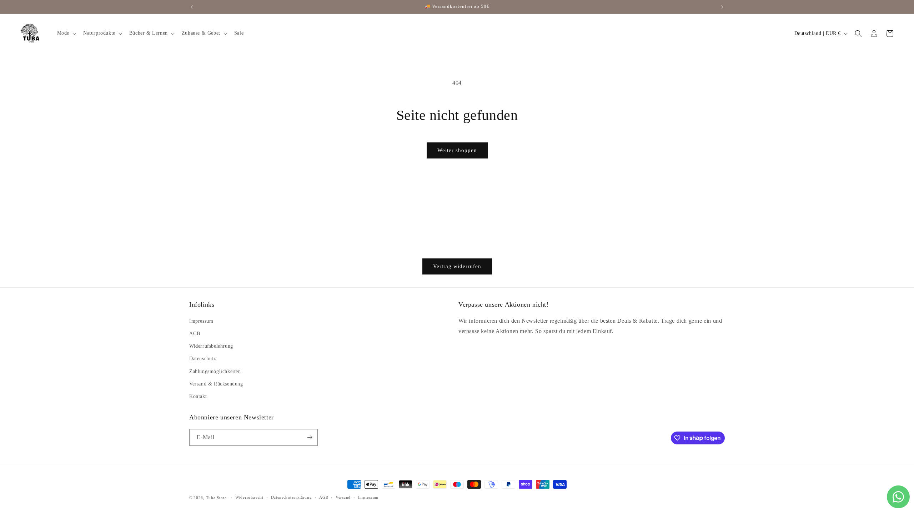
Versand (343, 497)
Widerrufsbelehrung (211, 346)
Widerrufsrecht (249, 497)
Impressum (201, 321)
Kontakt (198, 396)
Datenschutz (202, 358)
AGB (194, 333)
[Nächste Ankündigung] (722, 7)
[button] (66, 33)
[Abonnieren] (309, 437)
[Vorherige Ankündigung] (192, 7)
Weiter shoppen (457, 150)
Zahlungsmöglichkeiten (215, 371)
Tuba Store (217, 497)
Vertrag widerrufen (457, 266)
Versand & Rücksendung (216, 384)
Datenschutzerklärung (291, 497)
